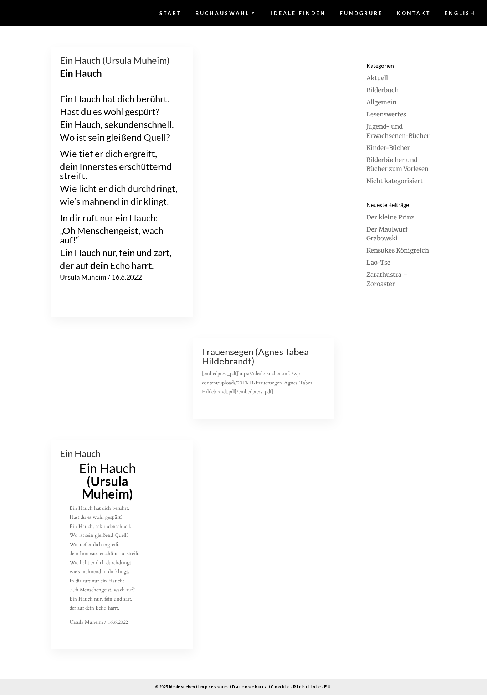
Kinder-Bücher (388, 148)
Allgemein (381, 102)
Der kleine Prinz (390, 217)
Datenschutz (250, 687)
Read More (74, 302)
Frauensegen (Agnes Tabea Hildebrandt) (255, 356)
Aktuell (377, 78)
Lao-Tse (378, 262)
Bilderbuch (382, 90)
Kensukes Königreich (397, 250)
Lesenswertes (386, 114)
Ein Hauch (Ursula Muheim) (115, 60)
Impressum (213, 687)
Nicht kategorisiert (394, 181)
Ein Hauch (80, 453)
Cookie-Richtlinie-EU (301, 687)
